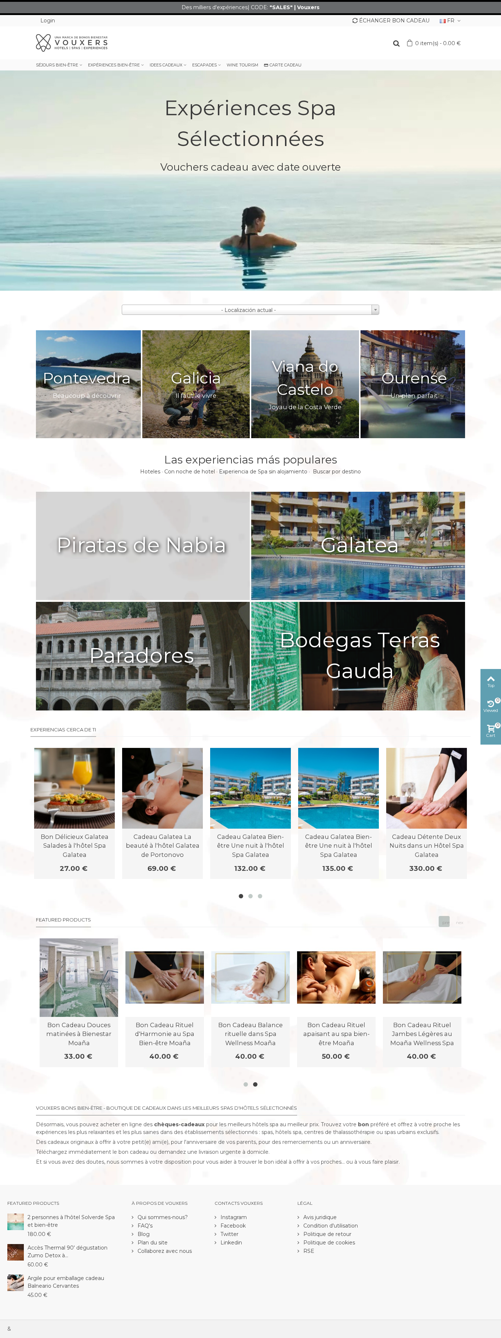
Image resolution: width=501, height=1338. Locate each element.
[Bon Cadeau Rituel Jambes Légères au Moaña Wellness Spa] (422, 977)
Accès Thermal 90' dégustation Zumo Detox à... (67, 1251)
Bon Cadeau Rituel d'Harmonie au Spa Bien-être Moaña (164, 1034)
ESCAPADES (204, 65)
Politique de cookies (328, 1242)
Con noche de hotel (189, 471)
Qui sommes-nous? (162, 1217)
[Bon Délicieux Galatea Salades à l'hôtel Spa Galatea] (74, 788)
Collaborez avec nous (164, 1251)
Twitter (228, 1234)
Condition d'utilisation (330, 1225)
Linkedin (230, 1242)
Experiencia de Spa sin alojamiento (263, 471)
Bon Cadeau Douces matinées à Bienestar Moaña (78, 1034)
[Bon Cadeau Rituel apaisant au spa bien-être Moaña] (336, 977)
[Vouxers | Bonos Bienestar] (71, 42)
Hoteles (150, 471)
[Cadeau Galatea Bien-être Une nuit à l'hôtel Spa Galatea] (250, 788)
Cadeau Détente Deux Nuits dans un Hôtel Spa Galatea (427, 845)
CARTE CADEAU (285, 65)
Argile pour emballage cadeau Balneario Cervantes (66, 1282)
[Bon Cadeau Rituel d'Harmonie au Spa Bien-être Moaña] (164, 977)
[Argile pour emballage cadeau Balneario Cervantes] (15, 1282)
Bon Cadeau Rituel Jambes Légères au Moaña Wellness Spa (422, 1034)
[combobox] (250, 310)
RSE (308, 1251)
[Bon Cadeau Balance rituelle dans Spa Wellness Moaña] (250, 977)
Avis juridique (319, 1217)
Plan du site (152, 1242)
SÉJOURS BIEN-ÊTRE (57, 65)
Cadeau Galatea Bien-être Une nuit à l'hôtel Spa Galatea (250, 845)
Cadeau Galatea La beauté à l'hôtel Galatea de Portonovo (163, 845)
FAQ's (144, 1225)
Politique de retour (326, 1234)
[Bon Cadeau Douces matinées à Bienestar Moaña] (79, 977)
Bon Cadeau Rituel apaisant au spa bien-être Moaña (336, 1034)
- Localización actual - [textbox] (248, 310)
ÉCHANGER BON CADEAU (394, 20)
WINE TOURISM (242, 65)
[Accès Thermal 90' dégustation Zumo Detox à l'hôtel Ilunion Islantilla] (15, 1251)
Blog (143, 1234)
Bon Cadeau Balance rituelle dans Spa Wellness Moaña (250, 1034)
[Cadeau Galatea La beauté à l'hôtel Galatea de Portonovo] (162, 788)
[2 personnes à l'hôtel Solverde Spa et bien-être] (15, 1221)
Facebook (232, 1225)
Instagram (233, 1217)
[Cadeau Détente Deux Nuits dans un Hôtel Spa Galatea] (426, 788)
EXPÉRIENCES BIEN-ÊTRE (114, 65)
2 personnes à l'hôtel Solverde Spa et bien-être (71, 1221)
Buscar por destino (337, 471)
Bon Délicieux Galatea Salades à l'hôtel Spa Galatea (75, 845)
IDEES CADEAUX (166, 65)
